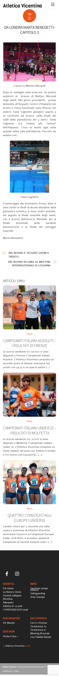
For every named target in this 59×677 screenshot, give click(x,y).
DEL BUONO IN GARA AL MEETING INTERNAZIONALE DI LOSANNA (29, 263)
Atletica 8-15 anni (12, 606)
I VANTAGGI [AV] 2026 (15, 609)
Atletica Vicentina (14, 645)
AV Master (9, 622)
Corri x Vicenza (38, 622)
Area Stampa (37, 597)
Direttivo (8, 599)
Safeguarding (37, 593)
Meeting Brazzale (39, 633)
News (29, 333)
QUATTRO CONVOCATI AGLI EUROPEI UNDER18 (29, 518)
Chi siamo (8, 588)
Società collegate (12, 595)
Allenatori (8, 602)
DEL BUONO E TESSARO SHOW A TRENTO (29, 254)
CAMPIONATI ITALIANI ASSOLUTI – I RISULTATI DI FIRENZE (29, 343)
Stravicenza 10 (38, 626)
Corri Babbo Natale (40, 637)
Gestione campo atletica (39, 589)
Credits (16, 671)
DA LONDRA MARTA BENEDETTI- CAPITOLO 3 (29, 30)
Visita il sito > (10, 636)
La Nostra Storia (12, 592)
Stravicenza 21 (38, 629)
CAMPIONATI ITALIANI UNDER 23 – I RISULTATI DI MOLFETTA (29, 430)
